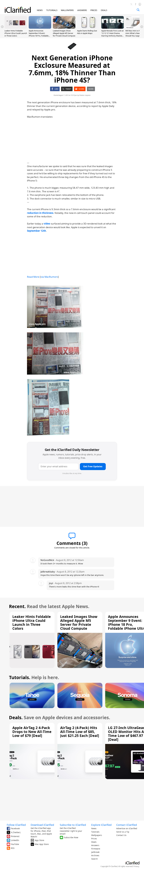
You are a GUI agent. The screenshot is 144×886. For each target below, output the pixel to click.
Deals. (16, 717)
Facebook (15, 828)
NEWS (40, 10)
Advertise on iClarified (126, 828)
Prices (94, 838)
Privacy (136, 866)
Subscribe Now (71, 837)
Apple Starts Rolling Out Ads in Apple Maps (87, 31)
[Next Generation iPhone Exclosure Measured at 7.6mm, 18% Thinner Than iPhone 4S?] (55, 307)
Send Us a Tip (122, 831)
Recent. (17, 606)
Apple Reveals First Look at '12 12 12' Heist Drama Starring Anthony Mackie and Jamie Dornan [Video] (112, 34)
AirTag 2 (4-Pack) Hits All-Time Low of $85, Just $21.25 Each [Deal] (79, 731)
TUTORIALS (51, 10)
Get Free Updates (92, 466)
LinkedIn (15, 840)
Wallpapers (96, 835)
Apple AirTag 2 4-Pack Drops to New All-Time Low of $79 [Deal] (31, 731)
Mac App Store (42, 844)
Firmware (95, 848)
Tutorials (95, 831)
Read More (33, 276)
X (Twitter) (15, 832)
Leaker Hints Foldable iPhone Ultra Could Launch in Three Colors (15, 33)
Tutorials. (19, 677)
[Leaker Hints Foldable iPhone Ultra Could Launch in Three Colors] (15, 27)
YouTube (15, 844)
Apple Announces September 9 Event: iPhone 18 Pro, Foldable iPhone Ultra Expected (38, 34)
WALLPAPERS (67, 10)
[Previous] (2, 26)
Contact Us (121, 835)
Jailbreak (95, 852)
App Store (39, 840)
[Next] (141, 26)
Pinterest (15, 836)
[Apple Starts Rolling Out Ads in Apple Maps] (88, 27)
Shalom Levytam (85, 95)
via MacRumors (49, 276)
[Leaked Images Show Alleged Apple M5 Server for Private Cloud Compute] (64, 27)
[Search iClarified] (138, 9)
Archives (95, 855)
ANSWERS (82, 10)
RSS (12, 848)
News (93, 828)
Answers (95, 845)
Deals (93, 842)
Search (94, 858)
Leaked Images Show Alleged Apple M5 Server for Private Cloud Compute (64, 33)
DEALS (104, 10)
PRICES (93, 10)
